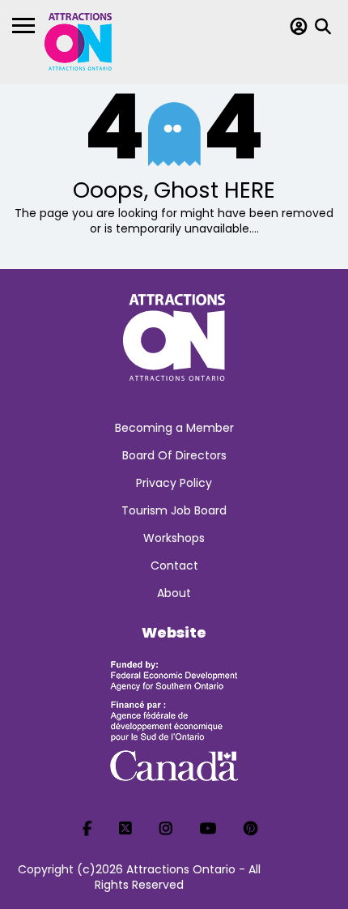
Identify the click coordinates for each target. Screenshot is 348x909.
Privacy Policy (174, 483)
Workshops (174, 538)
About (174, 593)
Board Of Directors (174, 455)
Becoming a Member (174, 428)
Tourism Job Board (174, 510)
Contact (174, 565)
